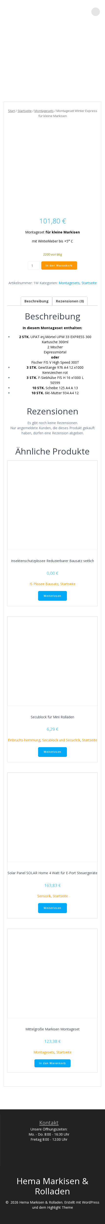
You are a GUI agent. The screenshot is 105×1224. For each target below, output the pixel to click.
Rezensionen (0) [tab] (70, 301)
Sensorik (44, 896)
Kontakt (49, 1122)
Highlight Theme (60, 1207)
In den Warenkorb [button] (52, 1063)
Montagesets (44, 111)
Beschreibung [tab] (36, 301)
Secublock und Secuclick (61, 740)
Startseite (25, 111)
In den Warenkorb (59, 265)
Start (11, 111)
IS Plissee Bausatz (44, 584)
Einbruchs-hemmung (24, 740)
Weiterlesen (52, 596)
